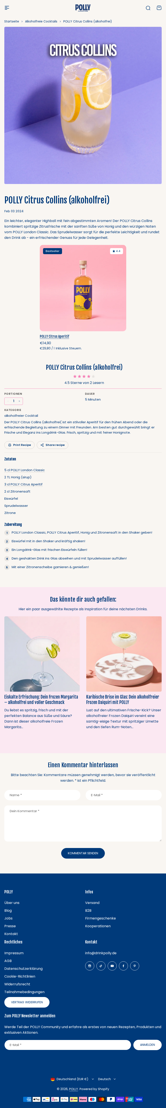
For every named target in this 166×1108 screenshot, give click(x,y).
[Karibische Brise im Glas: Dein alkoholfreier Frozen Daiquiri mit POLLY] (124, 654)
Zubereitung (13, 524)
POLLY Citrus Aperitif (54, 336)
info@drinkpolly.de (101, 953)
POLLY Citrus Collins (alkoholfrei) (84, 367)
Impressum (14, 953)
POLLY (73, 1089)
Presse (10, 926)
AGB (8, 960)
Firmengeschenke (100, 918)
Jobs (8, 918)
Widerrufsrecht (17, 984)
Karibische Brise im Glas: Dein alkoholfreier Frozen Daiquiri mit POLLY (122, 699)
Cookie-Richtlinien (19, 976)
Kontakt (11, 933)
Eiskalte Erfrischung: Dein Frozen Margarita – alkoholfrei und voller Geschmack (41, 699)
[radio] (75, 376)
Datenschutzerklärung (23, 968)
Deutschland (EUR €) (72, 1079)
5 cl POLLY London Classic (24, 470)
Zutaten (10, 459)
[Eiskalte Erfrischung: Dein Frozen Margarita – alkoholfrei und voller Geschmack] (42, 654)
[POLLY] (83, 7)
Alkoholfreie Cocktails (41, 21)
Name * (16, 795)
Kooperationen (98, 926)
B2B (88, 910)
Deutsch (104, 1079)
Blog (8, 910)
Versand (92, 902)
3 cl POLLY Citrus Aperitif (23, 484)
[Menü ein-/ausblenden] (7, 8)
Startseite (11, 21)
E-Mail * (97, 795)
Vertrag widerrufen (27, 1002)
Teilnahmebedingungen (24, 991)
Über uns (11, 902)
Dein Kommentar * (24, 811)
